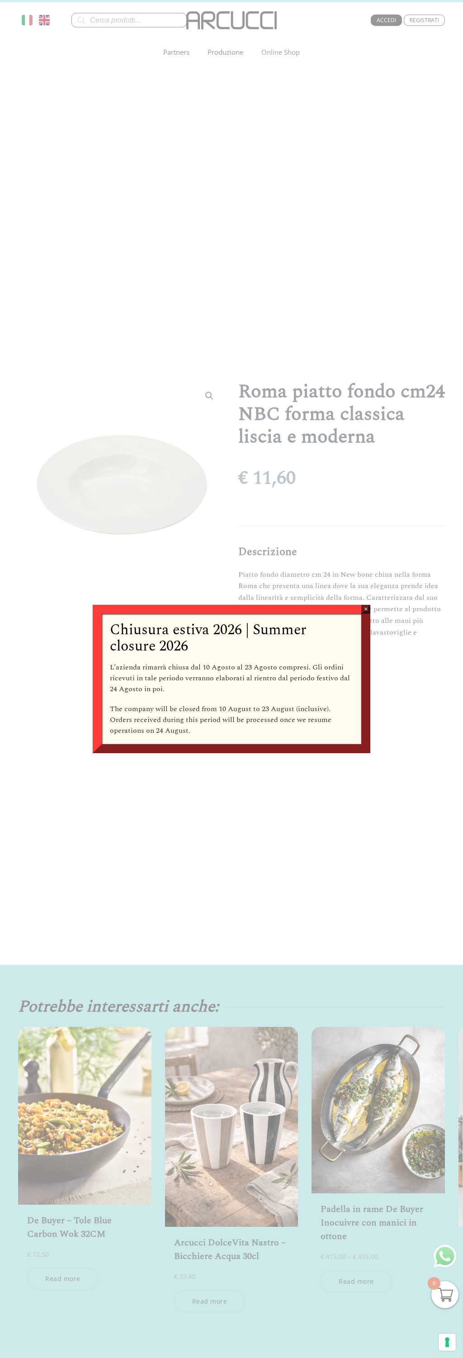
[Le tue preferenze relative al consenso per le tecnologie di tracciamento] (447, 1342)
